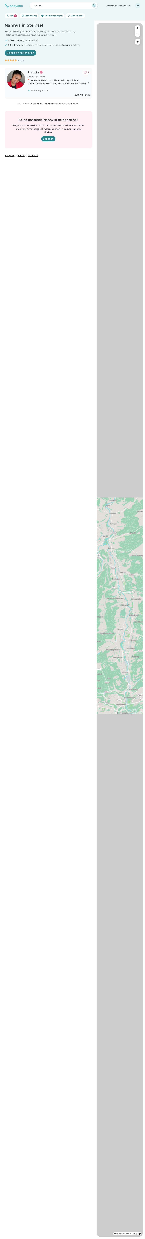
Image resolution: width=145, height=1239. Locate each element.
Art (12, 15)
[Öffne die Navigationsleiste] (137, 5)
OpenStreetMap (131, 1233)
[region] (120, 630)
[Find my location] (137, 42)
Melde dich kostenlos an (20, 52)
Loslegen (48, 138)
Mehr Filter (76, 15)
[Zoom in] (137, 28)
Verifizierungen (53, 15)
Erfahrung (30, 15)
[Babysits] (14, 5)
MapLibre (118, 1233)
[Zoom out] (137, 34)
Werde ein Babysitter (118, 5)
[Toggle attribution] (139, 1233)
